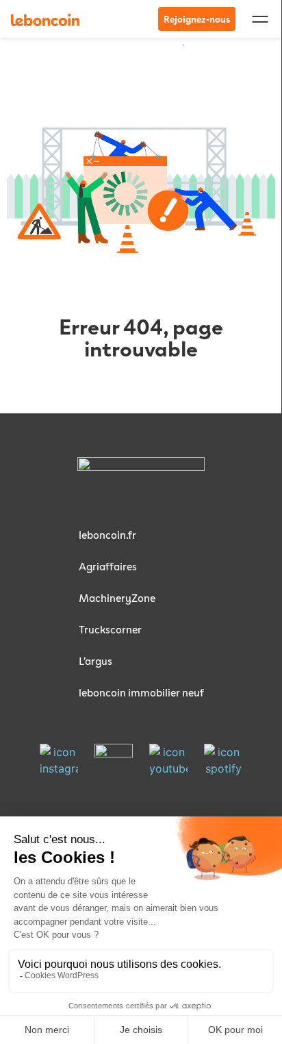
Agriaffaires (108, 565)
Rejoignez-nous (197, 19)
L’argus (95, 660)
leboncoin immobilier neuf (141, 692)
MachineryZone (117, 597)
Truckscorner (110, 628)
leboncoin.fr (107, 534)
